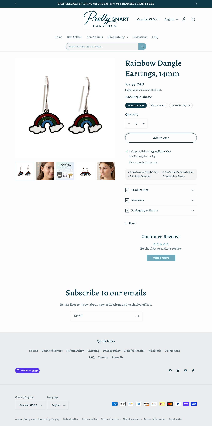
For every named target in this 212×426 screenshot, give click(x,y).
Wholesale (155, 351)
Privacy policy (89, 419)
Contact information (154, 419)
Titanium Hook (136, 105)
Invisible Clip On (181, 105)
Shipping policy (131, 419)
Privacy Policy (112, 351)
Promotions (172, 351)
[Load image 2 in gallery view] (45, 171)
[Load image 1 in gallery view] (24, 171)
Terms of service (110, 419)
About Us (117, 357)
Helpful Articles (134, 351)
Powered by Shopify (48, 419)
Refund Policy (75, 351)
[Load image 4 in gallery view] (85, 171)
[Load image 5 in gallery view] (106, 171)
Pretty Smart (31, 419)
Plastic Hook (158, 105)
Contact (103, 357)
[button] (117, 37)
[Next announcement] (196, 4)
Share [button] (132, 223)
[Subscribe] (137, 316)
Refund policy (70, 419)
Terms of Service (52, 351)
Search (33, 351)
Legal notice (175, 419)
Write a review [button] (161, 258)
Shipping (130, 89)
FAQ (91, 357)
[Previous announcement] (15, 4)
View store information (143, 162)
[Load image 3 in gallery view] (65, 171)
